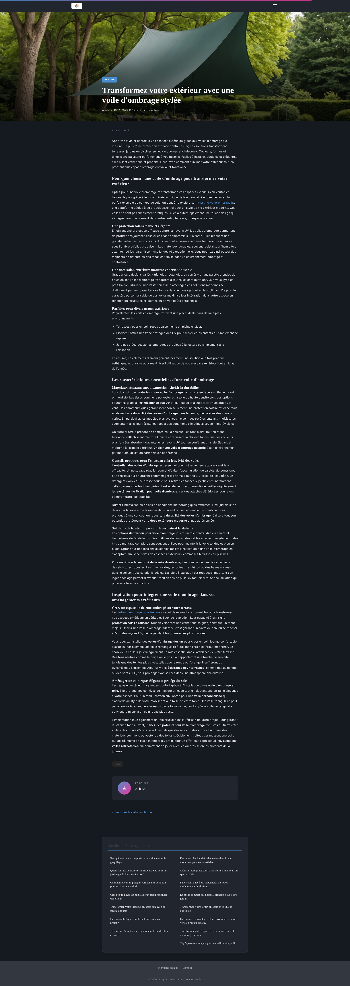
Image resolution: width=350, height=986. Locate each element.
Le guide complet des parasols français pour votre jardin (208, 896)
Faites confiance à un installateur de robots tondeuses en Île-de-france (204, 884)
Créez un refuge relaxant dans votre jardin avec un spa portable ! (209, 872)
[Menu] (275, 6)
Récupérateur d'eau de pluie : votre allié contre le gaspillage (138, 860)
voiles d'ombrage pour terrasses (141, 612)
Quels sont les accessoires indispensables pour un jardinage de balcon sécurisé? (138, 872)
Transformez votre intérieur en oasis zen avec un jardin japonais (138, 908)
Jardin (109, 79)
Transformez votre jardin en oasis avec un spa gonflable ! (206, 908)
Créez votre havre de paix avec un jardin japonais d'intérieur (138, 896)
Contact (187, 967)
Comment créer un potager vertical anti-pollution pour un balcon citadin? (138, 884)
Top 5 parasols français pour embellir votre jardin (208, 943)
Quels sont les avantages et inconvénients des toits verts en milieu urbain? (208, 920)
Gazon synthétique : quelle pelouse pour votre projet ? (136, 920)
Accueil (116, 130)
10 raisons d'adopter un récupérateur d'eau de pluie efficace (139, 932)
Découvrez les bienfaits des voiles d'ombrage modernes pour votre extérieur (206, 860)
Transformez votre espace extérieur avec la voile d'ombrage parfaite (207, 932)
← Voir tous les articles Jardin (132, 812)
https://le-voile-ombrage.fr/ (215, 202)
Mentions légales (168, 967)
